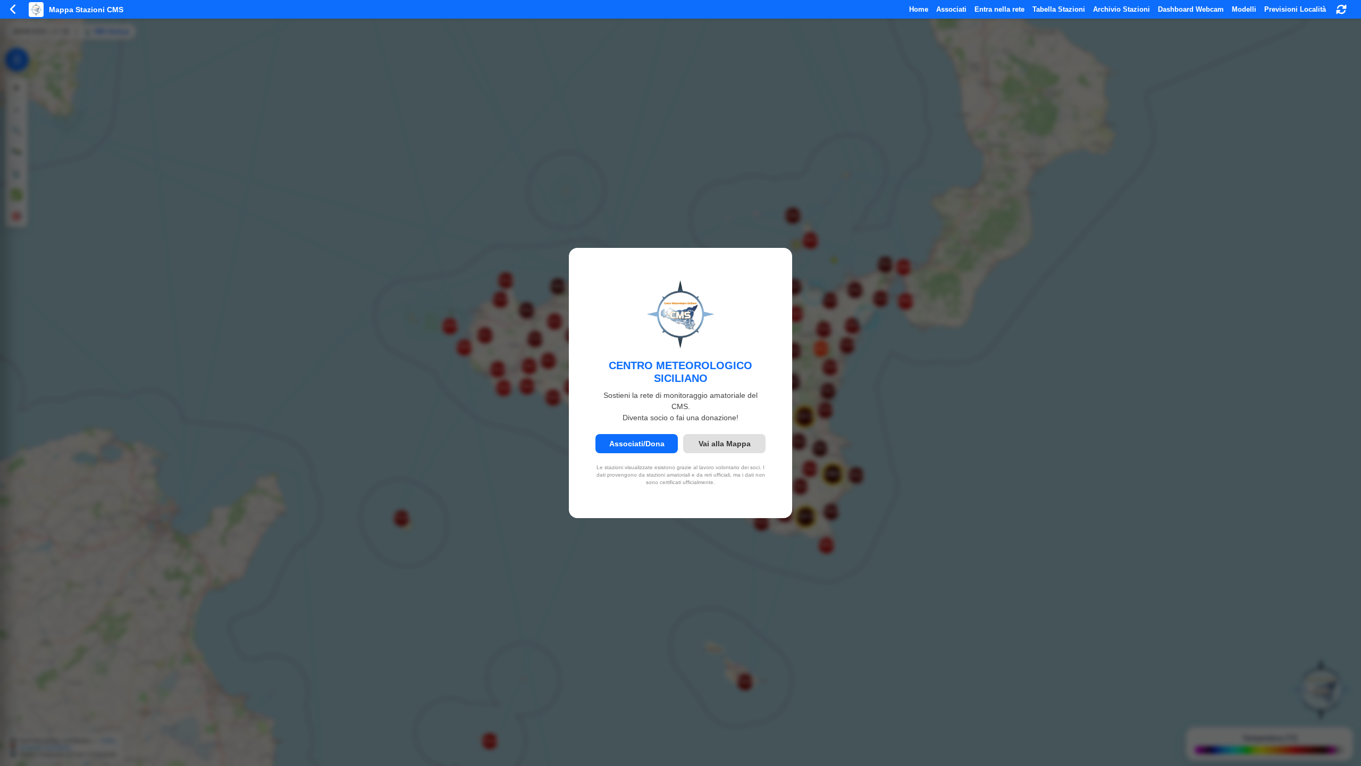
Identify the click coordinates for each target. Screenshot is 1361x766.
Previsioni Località (1295, 9)
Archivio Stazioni (1121, 9)
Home (918, 9)
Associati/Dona (637, 443)
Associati (951, 9)
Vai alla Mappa (725, 443)
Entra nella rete (999, 9)
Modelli (1244, 9)
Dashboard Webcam (1191, 9)
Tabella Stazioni (1058, 9)
